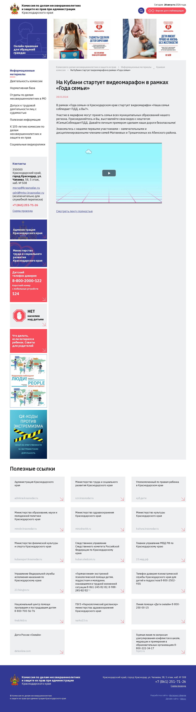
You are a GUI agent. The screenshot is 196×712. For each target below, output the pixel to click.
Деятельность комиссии (26, 81)
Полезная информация (25, 119)
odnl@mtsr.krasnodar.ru (28, 192)
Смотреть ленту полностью (74, 211)
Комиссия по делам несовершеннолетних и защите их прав (86, 67)
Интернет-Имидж (177, 695)
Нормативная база (22, 88)
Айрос (183, 698)
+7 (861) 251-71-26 (25, 205)
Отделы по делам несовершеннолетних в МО (28, 96)
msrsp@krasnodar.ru (26, 188)
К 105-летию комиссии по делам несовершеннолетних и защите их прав (27, 132)
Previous (54, 39)
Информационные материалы (22, 72)
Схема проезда (23, 211)
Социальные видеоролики (27, 144)
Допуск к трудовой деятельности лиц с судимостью (23, 109)
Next (180, 39)
